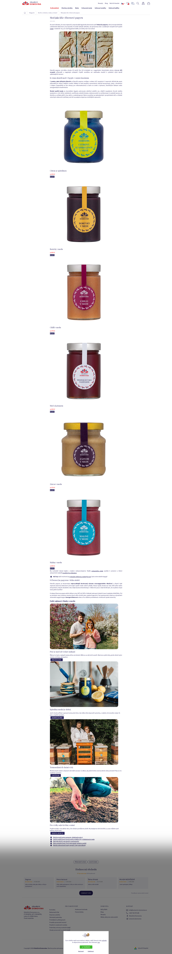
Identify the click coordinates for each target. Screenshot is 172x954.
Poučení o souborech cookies (58, 925)
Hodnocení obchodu (86, 869)
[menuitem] (54, 8)
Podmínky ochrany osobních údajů (59, 928)
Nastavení (81, 951)
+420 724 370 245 (134, 913)
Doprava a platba (54, 915)
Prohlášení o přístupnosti (57, 920)
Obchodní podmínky (55, 917)
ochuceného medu (97, 571)
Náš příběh (104, 910)
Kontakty (52, 910)
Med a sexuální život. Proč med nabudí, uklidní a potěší (69, 843)
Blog (106, 3)
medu (51, 29)
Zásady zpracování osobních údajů (59, 930)
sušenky (104, 940)
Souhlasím (87, 947)
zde (99, 942)
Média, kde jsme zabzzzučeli (109, 917)
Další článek (93, 862)
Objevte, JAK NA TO (57, 833)
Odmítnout (91, 951)
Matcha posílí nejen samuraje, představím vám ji (68, 837)
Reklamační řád (54, 912)
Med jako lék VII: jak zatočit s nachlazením (66, 841)
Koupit (52, 177)
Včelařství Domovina (135, 916)
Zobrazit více (86, 893)
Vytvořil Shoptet (143, 948)
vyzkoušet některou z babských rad (80, 577)
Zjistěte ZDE (55, 775)
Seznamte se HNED (57, 718)
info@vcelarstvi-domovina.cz (138, 910)
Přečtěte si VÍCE (56, 660)
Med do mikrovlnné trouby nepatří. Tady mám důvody (69, 845)
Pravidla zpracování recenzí (57, 922)
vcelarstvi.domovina (135, 919)
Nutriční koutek (114, 3)
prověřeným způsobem (69, 573)
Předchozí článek (80, 862)
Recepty (100, 3)
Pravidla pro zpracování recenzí (139, 893)
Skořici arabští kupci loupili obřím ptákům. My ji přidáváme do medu (74, 839)
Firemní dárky (79, 912)
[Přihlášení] (144, 3)
